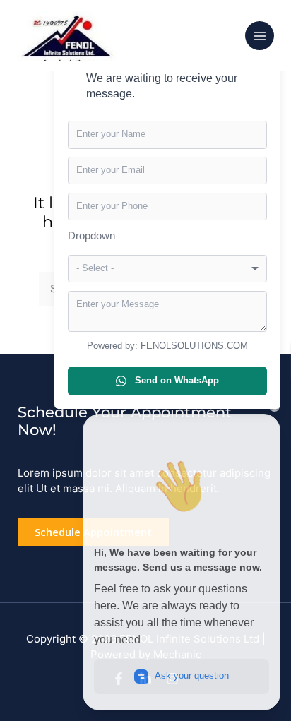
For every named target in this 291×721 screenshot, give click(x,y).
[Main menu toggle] (259, 35)
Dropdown (91, 236)
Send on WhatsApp (177, 380)
